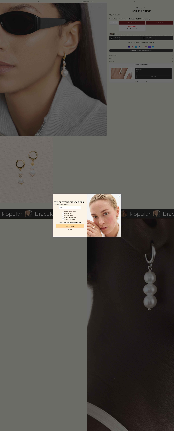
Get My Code (70, 226)
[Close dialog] (119, 196)
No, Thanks (70, 229)
